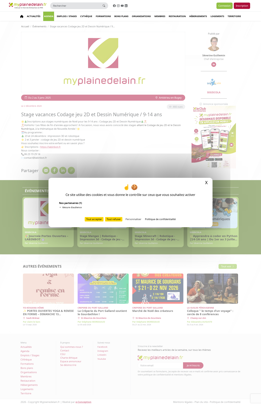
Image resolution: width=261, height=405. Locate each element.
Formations (103, 16)
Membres (159, 16)
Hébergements (198, 16)
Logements (217, 16)
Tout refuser (114, 219)
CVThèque (86, 16)
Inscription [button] (242, 5)
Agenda (48, 16)
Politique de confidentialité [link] (160, 219)
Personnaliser (133, 219)
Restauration (177, 16)
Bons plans (121, 16)
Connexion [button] (224, 5)
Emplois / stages (67, 16)
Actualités (33, 16)
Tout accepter (94, 219)
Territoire (234, 16)
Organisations (141, 16)
